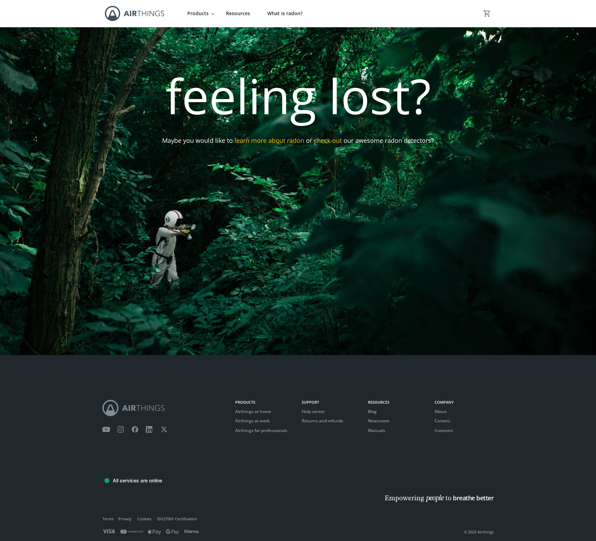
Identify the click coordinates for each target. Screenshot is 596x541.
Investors (444, 430)
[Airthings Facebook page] (134, 429)
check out (328, 140)
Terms (107, 518)
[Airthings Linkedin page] (149, 429)
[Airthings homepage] (165, 408)
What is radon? (284, 13)
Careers (442, 421)
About (441, 411)
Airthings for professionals (261, 430)
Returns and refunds (322, 421)
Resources (238, 13)
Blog (372, 411)
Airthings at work (252, 421)
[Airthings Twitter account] (164, 429)
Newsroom (378, 421)
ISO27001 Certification (177, 518)
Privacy (124, 518)
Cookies (144, 518)
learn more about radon (269, 140)
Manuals (376, 430)
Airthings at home (253, 411)
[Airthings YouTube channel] (106, 429)
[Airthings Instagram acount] (120, 429)
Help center (313, 411)
